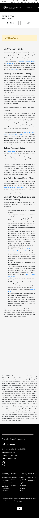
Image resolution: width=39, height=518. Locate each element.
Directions (31, 481)
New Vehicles (6, 478)
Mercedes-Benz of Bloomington (14, 187)
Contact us (14, 69)
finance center (11, 151)
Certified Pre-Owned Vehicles (5, 488)
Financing (23, 473)
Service (13, 473)
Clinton (33, 62)
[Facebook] (4, 463)
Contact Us (10, 444)
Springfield (21, 62)
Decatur (27, 62)
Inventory (5, 473)
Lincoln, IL (10, 64)
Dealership (32, 473)
